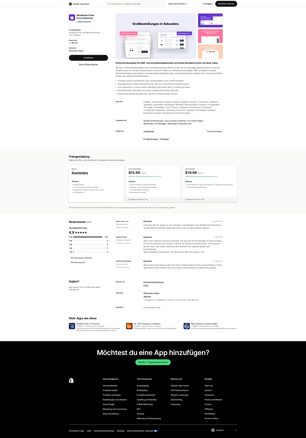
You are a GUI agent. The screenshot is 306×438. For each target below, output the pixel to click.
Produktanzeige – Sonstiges (156, 139)
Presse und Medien (213, 399)
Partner (208, 404)
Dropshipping (143, 385)
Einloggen (207, 4)
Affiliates (209, 409)
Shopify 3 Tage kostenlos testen (153, 362)
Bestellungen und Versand (114, 399)
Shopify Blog (176, 399)
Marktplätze (142, 390)
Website (147, 296)
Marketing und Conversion (115, 409)
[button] (95, 327)
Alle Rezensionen (78, 262)
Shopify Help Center (180, 385)
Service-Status (211, 418)
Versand (140, 414)
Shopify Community (180, 395)
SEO (139, 409)
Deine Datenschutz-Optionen (140, 431)
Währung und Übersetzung (149, 418)
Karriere (208, 390)
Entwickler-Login (76, 431)
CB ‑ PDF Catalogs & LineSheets (147, 324)
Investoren (209, 395)
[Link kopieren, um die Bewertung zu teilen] (130, 221)
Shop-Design (109, 404)
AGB (89, 431)
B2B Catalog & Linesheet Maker (204, 324)
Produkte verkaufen (112, 395)
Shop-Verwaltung (110, 414)
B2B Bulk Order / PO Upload (87, 324)
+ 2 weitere (210, 52)
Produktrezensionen (146, 395)
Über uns (209, 385)
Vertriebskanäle (110, 385)
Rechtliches (210, 414)
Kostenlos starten (226, 4)
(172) (75, 43)
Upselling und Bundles (147, 399)
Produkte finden (110, 390)
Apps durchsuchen (176, 4)
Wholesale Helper (76, 51)
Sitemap (120, 431)
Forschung (175, 404)
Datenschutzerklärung (153, 282)
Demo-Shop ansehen (88, 64)
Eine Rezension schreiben (81, 258)
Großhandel (148, 131)
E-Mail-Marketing (145, 404)
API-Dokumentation (180, 390)
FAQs (145, 285)
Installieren (88, 58)
